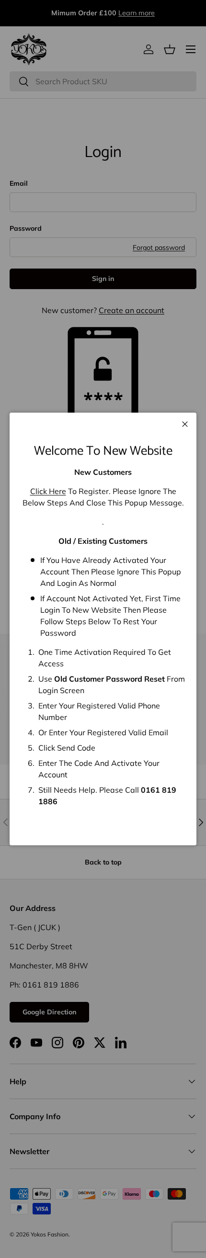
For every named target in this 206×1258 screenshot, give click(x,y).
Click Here (48, 491)
